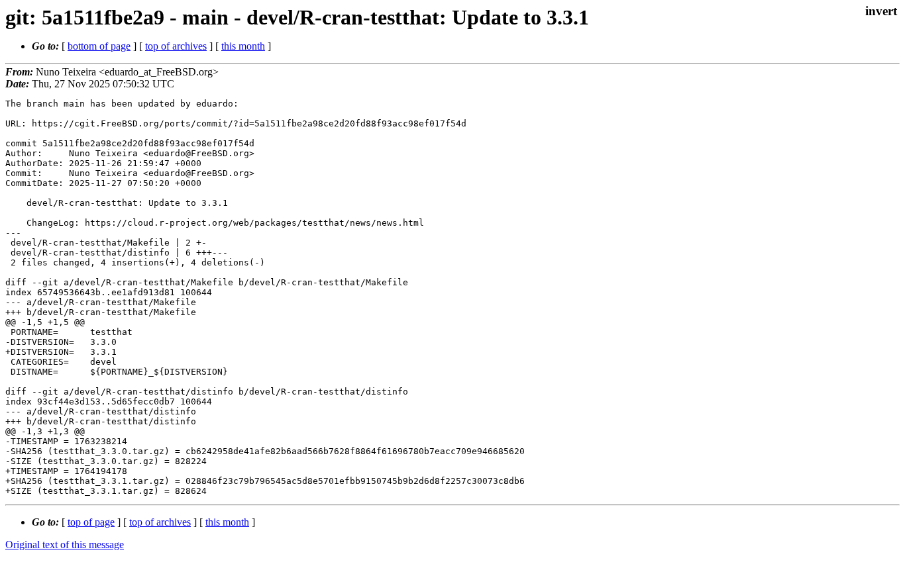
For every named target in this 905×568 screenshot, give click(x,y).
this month (243, 46)
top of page (91, 522)
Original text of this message (64, 544)
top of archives (176, 46)
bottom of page (99, 46)
